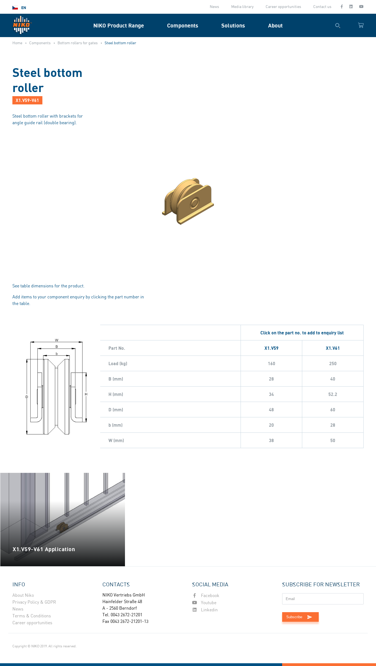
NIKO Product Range (118, 25)
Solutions (233, 25)
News (214, 7)
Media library (242, 7)
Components (182, 25)
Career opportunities (283, 7)
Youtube (208, 603)
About (275, 25)
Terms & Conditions (31, 616)
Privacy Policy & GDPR (34, 602)
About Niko (23, 595)
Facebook (209, 595)
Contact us (322, 7)
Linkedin (209, 610)
